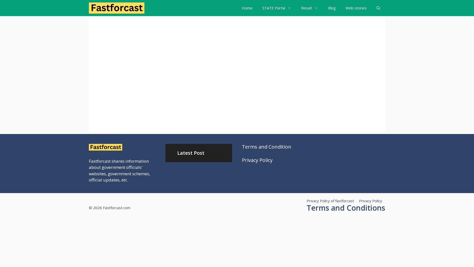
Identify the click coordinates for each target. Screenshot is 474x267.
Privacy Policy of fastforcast (330, 200)
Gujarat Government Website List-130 (130, 58)
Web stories (356, 7)
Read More (115, 110)
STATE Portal (273, 7)
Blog (332, 7)
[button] (378, 8)
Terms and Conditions (346, 208)
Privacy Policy (257, 160)
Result (306, 7)
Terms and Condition (266, 146)
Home (247, 7)
